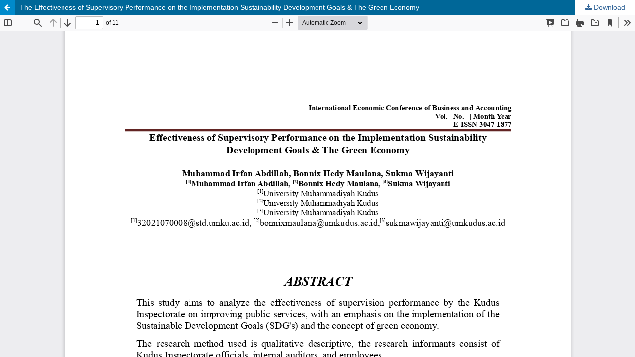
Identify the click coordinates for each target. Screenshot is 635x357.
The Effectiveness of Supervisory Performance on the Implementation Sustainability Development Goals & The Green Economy (219, 7)
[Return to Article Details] (7, 7)
